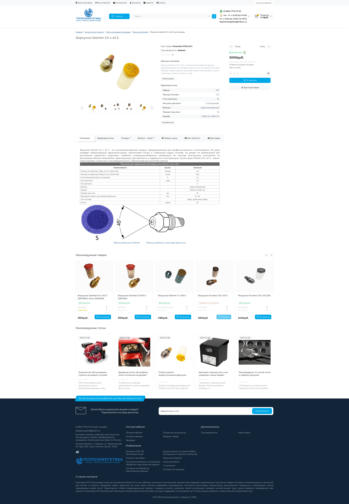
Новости (149, 3)
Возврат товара (171, 436)
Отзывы (125, 138)
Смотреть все (168, 122)
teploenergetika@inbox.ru (88, 431)
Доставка (215, 138)
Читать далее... (168, 79)
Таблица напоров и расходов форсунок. (166, 243)
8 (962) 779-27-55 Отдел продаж (91, 427)
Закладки (130, 440)
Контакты (136, 3)
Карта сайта (244, 432)
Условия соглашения (173, 469)
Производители (209, 432)
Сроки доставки (84, 3)
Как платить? (193, 138)
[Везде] (209, 16)
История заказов (134, 436)
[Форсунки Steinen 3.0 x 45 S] (104, 107)
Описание (85, 138)
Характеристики (105, 138)
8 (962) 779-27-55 (232, 11)
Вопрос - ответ (146, 138)
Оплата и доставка (135, 458)
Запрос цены (170, 138)
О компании (121, 3)
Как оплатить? (103, 3)
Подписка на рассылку (174, 432)
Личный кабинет (264, 3)
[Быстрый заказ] (94, 308)
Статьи (162, 3)
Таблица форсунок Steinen (126, 243)
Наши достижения (172, 458)
